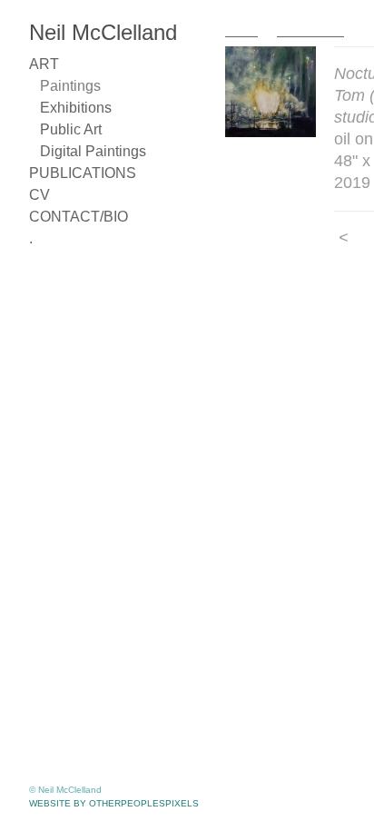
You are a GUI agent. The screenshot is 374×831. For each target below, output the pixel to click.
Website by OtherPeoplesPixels (114, 803)
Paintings (70, 86)
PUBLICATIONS (82, 173)
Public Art (71, 129)
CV (39, 195)
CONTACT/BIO (78, 216)
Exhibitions (76, 107)
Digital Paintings (93, 151)
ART (44, 64)
